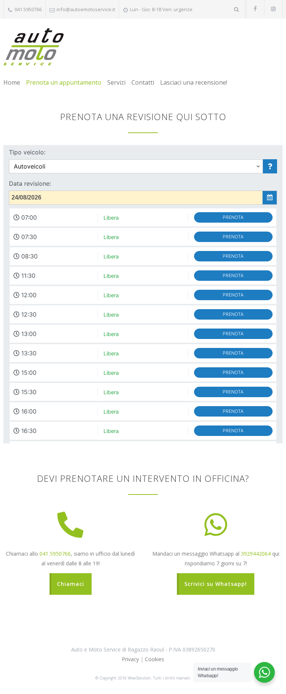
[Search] (237, 9)
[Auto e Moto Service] (33, 47)
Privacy (130, 659)
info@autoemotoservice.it (86, 9)
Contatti (142, 82)
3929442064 (256, 553)
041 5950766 (55, 553)
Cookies (154, 659)
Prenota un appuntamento (63, 82)
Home (11, 82)
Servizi (116, 82)
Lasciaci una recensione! (193, 82)
